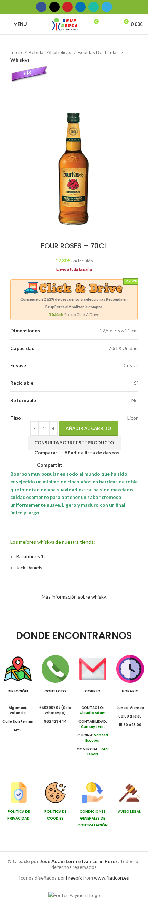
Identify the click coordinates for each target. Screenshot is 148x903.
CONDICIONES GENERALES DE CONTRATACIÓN (92, 818)
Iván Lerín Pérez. (100, 861)
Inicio (16, 52)
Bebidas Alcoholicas (50, 52)
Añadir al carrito (88, 428)
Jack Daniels (29, 567)
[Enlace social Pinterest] (67, 7)
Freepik (74, 878)
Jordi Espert (98, 751)
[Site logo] (65, 24)
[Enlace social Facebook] (41, 7)
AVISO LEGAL (129, 811)
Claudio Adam (93, 712)
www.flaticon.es (111, 878)
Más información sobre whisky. (74, 597)
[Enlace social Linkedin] (80, 7)
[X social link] (54, 7)
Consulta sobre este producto (74, 442)
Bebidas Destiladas (99, 52)
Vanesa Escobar (96, 738)
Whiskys (20, 60)
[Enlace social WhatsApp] (93, 7)
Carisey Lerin (93, 726)
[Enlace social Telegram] (107, 7)
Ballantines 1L (31, 556)
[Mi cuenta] (110, 24)
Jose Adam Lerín (59, 861)
